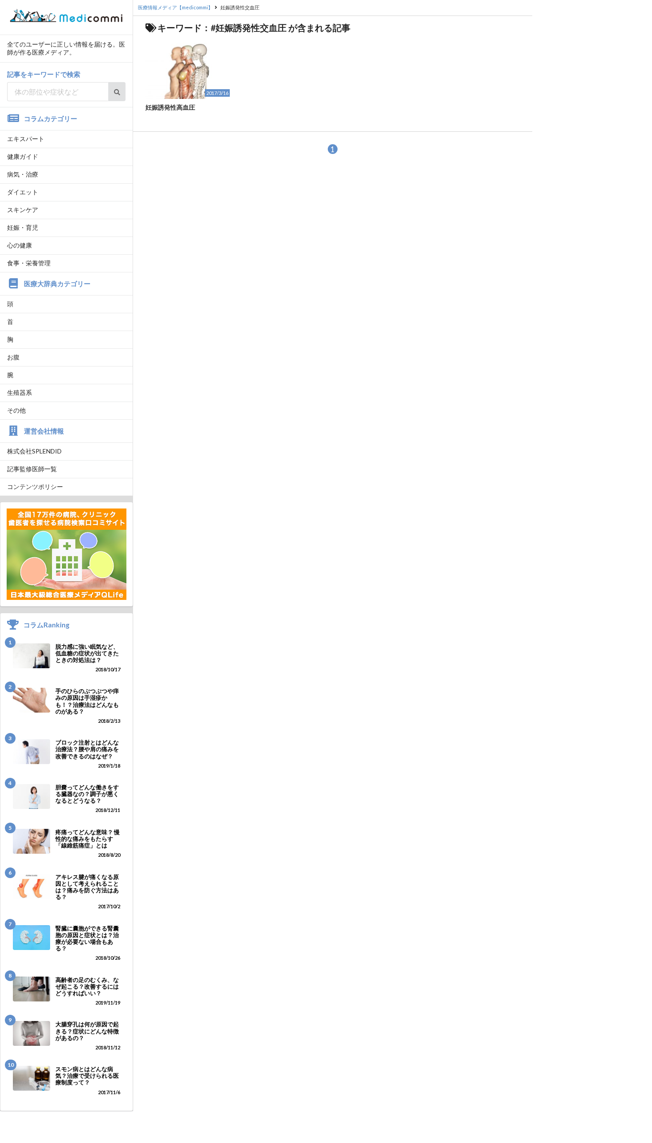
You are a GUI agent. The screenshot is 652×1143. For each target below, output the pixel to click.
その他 (16, 410)
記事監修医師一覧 (32, 469)
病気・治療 (22, 174)
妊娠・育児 (22, 227)
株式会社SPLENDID (34, 451)
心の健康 (19, 245)
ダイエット (22, 192)
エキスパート (25, 138)
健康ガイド (22, 156)
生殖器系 (19, 392)
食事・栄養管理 (29, 263)
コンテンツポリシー (35, 486)
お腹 (13, 357)
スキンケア (22, 209)
